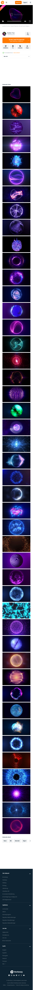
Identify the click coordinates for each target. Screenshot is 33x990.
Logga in (25, 2)
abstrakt (17, 840)
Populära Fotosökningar (8, 919)
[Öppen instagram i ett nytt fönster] (11, 974)
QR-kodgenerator (6, 899)
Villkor (4, 984)
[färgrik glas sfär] (16, 243)
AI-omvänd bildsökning (8, 893)
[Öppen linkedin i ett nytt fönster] (13, 974)
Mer (3, 963)
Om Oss (4, 937)
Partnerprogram (6, 914)
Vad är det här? (16, 52)
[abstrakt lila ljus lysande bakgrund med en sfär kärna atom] (16, 460)
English (4, 949)
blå (11, 840)
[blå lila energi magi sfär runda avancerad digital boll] (16, 510)
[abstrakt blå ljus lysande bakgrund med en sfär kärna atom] (16, 710)
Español (4, 952)
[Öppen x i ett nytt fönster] (20, 974)
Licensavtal (5, 908)
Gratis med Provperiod (16, 40)
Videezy (4, 882)
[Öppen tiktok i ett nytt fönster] (18, 974)
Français (4, 960)
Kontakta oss (5, 934)
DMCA (4, 911)
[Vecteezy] (2, 2)
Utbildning (5, 887)
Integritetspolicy (11, 984)
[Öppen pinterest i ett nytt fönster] (16, 974)
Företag (4, 885)
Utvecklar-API (5, 890)
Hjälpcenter (5, 931)
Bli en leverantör (6, 940)
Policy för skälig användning (22, 984)
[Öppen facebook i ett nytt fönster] (8, 974)
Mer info (6, 55)
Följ (28, 34)
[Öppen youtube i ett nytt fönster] (23, 974)
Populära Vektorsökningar (9, 916)
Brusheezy (5, 876)
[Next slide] (26, 840)
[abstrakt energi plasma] (16, 610)
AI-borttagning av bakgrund (9, 896)
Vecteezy (4, 879)
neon (5, 840)
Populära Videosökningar (8, 922)
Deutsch (4, 957)
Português (5, 955)
